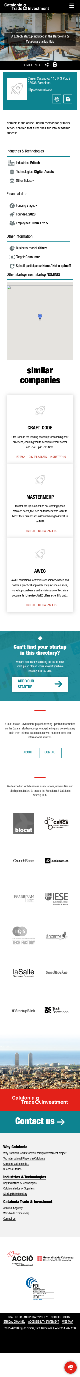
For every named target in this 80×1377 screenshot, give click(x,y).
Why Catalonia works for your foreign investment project (34, 1153)
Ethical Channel (14, 1322)
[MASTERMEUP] (40, 501)
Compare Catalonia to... (16, 1164)
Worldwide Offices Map (16, 1213)
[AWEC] (40, 575)
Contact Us (9, 1219)
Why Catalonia (15, 1147)
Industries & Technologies (24, 1177)
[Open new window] (70, 1367)
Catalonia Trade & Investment (27, 1202)
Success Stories (12, 1169)
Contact (50, 753)
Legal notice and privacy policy (27, 1317)
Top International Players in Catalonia (24, 1158)
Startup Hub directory (15, 1194)
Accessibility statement (43, 1322)
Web (56, 99)
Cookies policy (60, 1317)
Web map (67, 1322)
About (28, 753)
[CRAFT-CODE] (40, 429)
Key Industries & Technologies (20, 1183)
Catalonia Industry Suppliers (19, 1188)
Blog (67, 99)
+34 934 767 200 (65, 1328)
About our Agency (13, 1208)
